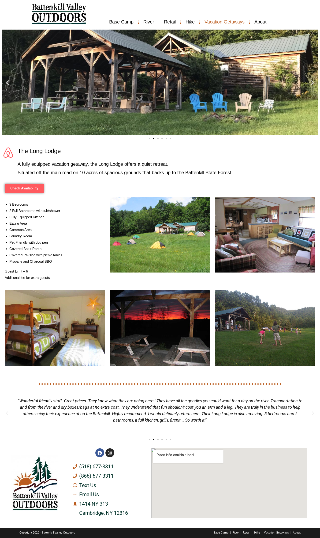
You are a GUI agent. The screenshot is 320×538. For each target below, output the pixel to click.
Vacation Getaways (225, 21)
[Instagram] (109, 452)
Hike (190, 21)
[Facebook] (99, 452)
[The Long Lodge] (8, 152)
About (260, 21)
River (148, 21)
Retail (170, 21)
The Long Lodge (39, 150)
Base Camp (121, 21)
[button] (8, 82)
